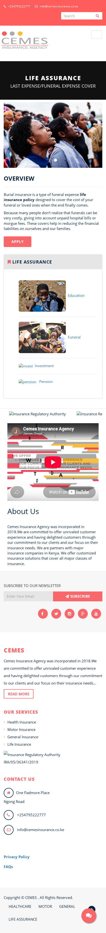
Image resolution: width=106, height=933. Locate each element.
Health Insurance (21, 722)
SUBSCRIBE (80, 596)
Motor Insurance (21, 729)
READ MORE (18, 693)
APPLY (17, 241)
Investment (43, 365)
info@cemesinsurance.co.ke (58, 6)
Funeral (73, 337)
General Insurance (22, 736)
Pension (44, 381)
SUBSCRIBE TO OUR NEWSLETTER (32, 585)
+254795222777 (18, 6)
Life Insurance (19, 744)
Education (75, 295)
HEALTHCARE (20, 906)
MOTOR (45, 906)
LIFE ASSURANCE (23, 919)
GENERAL (67, 906)
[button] (11, 151)
